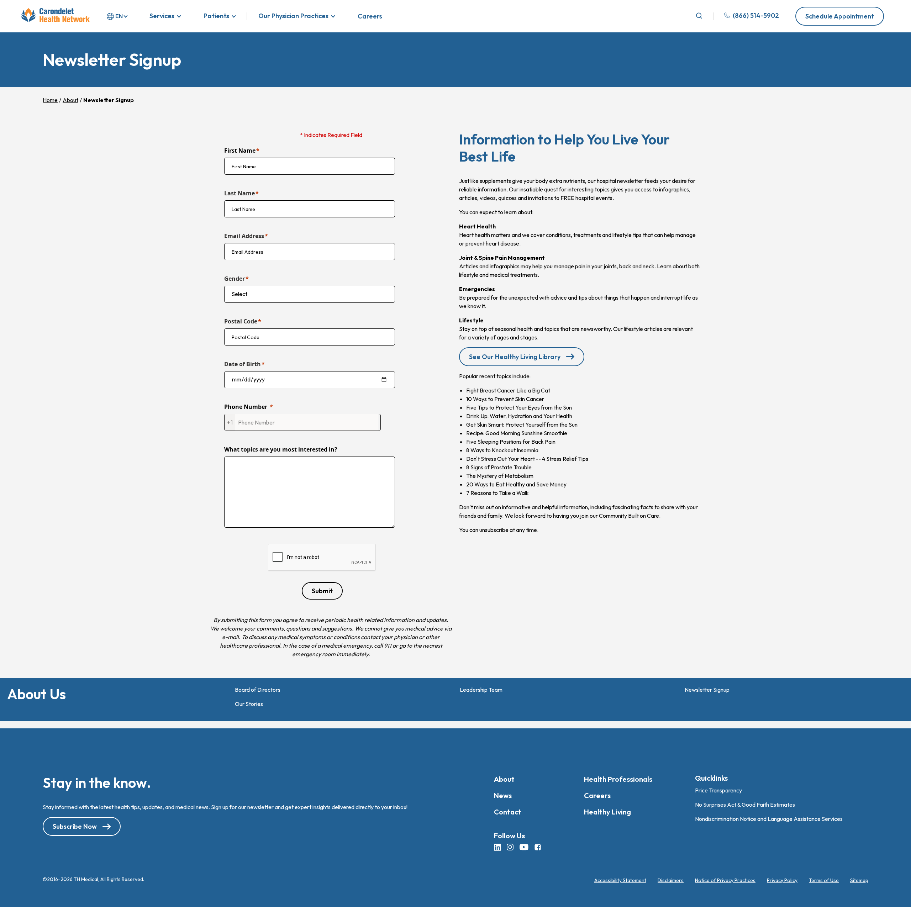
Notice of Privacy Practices (725, 880)
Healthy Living (607, 811)
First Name (240, 150)
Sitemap (859, 880)
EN (119, 16)
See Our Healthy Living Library (514, 357)
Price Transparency (718, 790)
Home (50, 100)
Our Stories (249, 703)
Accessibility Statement (620, 880)
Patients (216, 16)
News (503, 795)
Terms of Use (824, 880)
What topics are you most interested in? (280, 449)
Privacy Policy (782, 880)
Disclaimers (671, 880)
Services (161, 16)
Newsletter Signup (707, 689)
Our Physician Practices (293, 16)
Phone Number (245, 407)
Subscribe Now (75, 826)
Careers (370, 16)
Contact (507, 811)
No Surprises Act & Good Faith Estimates (745, 804)
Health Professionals (618, 779)
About (70, 100)
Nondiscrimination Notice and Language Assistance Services (769, 818)
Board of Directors (257, 689)
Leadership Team (481, 689)
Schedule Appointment (839, 16)
